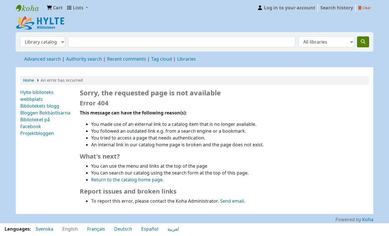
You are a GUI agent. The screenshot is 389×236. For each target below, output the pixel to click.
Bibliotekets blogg (39, 106)
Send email (232, 201)
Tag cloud (161, 59)
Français (96, 229)
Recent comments (126, 59)
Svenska (44, 229)
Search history (336, 8)
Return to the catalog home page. (127, 180)
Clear (366, 8)
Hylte (30, 8)
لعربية (173, 229)
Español (149, 229)
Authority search (84, 59)
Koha (367, 219)
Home (28, 80)
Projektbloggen (37, 133)
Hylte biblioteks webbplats (37, 96)
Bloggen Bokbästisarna (45, 113)
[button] (54, 8)
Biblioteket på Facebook (35, 123)
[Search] (363, 41)
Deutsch (123, 229)
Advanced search (42, 59)
